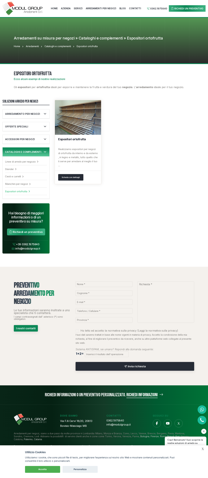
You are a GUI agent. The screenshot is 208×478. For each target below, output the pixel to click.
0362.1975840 (158, 8)
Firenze (155, 436)
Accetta (42, 469)
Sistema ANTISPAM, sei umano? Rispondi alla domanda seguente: (115, 349)
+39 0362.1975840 (27, 244)
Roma (163, 436)
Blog (122, 8)
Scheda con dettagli (71, 177)
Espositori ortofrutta (16, 191)
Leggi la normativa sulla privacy (157, 330)
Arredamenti (32, 46)
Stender (9, 169)
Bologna (144, 436)
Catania (38, 439)
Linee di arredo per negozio (20, 161)
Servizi (78, 8)
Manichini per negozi (16, 183)
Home (54, 8)
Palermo (28, 439)
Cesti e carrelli (13, 176)
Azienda (66, 8)
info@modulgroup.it (27, 248)
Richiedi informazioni (142, 395)
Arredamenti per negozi (101, 8)
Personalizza (80, 469)
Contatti (135, 8)
